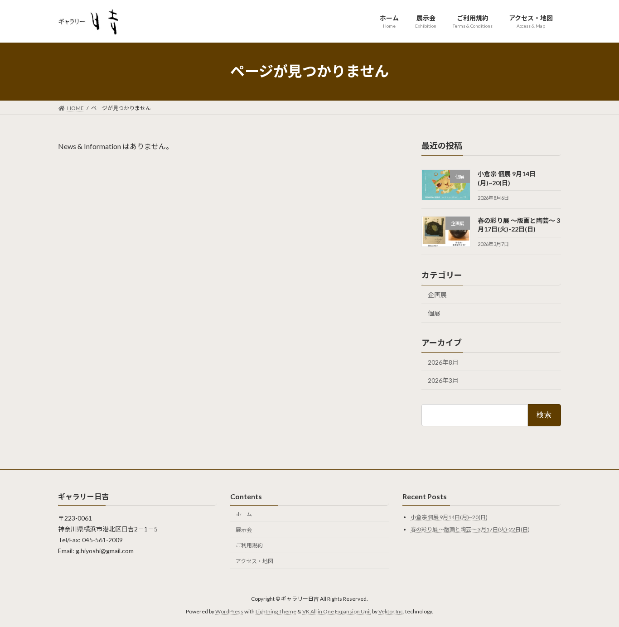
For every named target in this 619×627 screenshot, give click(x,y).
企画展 (437, 295)
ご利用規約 (249, 545)
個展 (434, 313)
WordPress (229, 611)
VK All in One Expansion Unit (336, 611)
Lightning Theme (276, 611)
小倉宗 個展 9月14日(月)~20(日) (449, 517)
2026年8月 (443, 362)
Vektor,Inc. (391, 611)
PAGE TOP (596, 599)
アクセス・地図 (254, 561)
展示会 (244, 529)
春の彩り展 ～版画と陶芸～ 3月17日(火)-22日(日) (470, 529)
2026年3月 (443, 380)
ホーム (244, 514)
